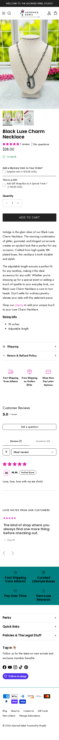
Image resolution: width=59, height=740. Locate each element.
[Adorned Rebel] (29, 13)
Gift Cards (43, 711)
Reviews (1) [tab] (16, 441)
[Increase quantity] (19, 203)
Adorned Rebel (18, 725)
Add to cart (29, 217)
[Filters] (6, 451)
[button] (11, 144)
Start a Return (9, 715)
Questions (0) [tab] (43, 441)
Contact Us (28, 711)
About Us (15, 711)
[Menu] (3, 13)
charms (19, 305)
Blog (5, 711)
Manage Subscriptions (29, 715)
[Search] (10, 13)
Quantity (8, 196)
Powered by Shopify (36, 725)
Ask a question (29, 427)
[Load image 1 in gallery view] (29, 64)
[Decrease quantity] (6, 203)
